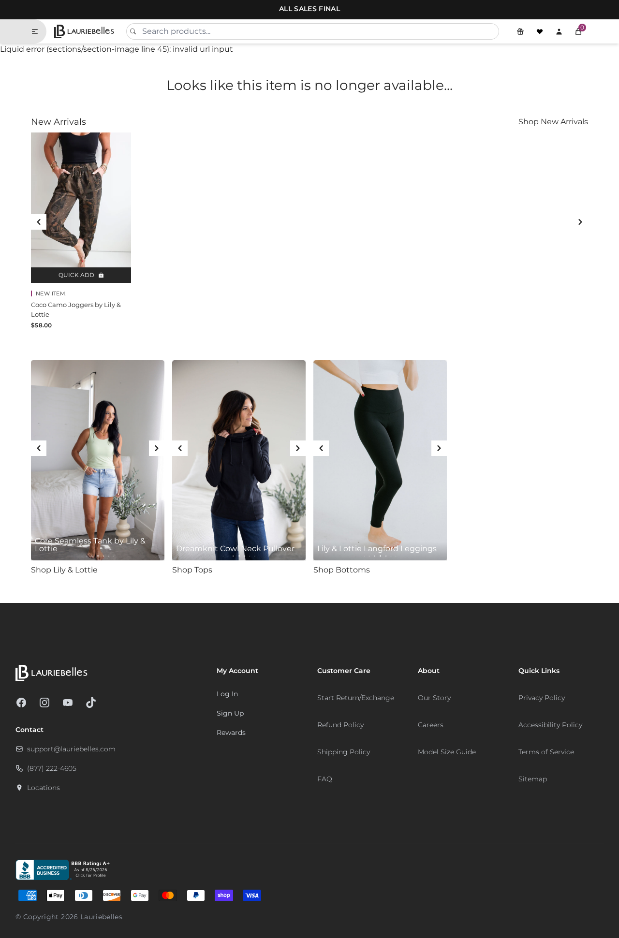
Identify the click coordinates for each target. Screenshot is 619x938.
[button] (578, 31)
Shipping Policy (343, 751)
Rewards (231, 732)
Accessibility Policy (550, 724)
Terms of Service (546, 751)
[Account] (559, 31)
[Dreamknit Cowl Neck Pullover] (239, 460)
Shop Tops (192, 569)
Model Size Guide (447, 751)
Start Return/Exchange (355, 697)
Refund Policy (340, 724)
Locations (43, 787)
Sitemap (532, 779)
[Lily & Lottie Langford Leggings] (380, 460)
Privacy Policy (541, 697)
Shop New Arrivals (553, 121)
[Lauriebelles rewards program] (520, 31)
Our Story (434, 697)
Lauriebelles (101, 916)
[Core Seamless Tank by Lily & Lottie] (97, 460)
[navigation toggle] (38, 31)
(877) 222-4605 (51, 768)
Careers (430, 724)
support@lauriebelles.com (71, 749)
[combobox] (312, 31)
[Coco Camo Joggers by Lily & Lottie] (81, 207)
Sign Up (230, 713)
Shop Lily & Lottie (64, 569)
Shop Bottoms (341, 569)
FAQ (324, 779)
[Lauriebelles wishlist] (539, 31)
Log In (227, 693)
